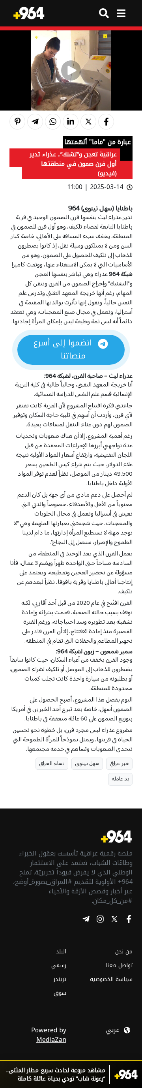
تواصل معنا (119, 965)
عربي (113, 1030)
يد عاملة (120, 779)
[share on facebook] (106, 121)
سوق (60, 993)
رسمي (58, 965)
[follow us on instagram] (100, 920)
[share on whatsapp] (53, 121)
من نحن (124, 951)
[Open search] (103, 13)
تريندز (60, 979)
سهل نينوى (87, 764)
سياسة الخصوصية (111, 979)
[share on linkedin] (70, 121)
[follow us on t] (86, 920)
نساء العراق (52, 764)
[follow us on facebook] (129, 920)
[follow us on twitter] (114, 920)
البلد (61, 951)
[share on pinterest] (17, 121)
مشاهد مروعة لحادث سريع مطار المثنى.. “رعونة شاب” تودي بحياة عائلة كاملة (55, 1074)
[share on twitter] (88, 121)
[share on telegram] (35, 121)
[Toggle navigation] (120, 13)
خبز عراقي (119, 764)
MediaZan (51, 1040)
